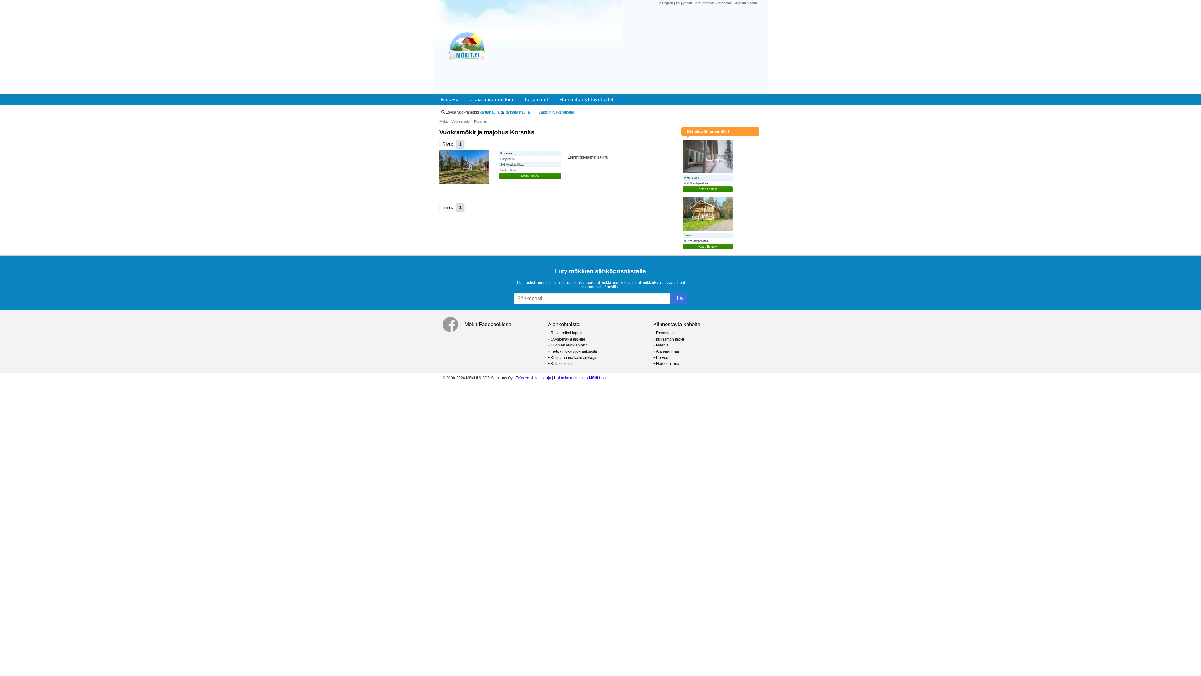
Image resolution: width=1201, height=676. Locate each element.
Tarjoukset (536, 99)
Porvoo (662, 358)
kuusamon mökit (670, 339)
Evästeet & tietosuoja (533, 378)
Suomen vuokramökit (569, 345)
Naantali (663, 345)
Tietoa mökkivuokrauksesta (574, 351)
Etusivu (450, 99)
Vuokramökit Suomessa (713, 3)
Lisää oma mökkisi (491, 99)
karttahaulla (490, 112)
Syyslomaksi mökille (568, 339)
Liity (678, 298)
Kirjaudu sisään (745, 3)
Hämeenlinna (667, 363)
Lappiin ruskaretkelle (556, 112)
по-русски (684, 3)
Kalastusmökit (563, 363)
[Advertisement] (634, 50)
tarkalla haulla (518, 112)
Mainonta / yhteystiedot (586, 99)
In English (665, 3)
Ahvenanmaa (667, 351)
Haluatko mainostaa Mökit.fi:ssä (581, 378)
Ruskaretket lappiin (567, 333)
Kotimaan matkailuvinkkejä (573, 358)
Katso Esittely (530, 175)
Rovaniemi (665, 333)
